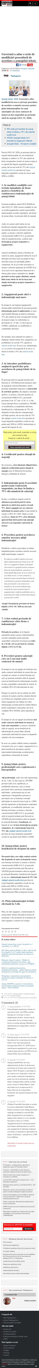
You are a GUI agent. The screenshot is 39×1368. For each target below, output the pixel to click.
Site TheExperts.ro (9, 1318)
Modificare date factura (10, 1267)
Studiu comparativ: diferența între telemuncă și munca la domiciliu (18, 1202)
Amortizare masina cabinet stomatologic (16, 1273)
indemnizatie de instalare (11, 1270)
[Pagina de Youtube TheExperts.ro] (31, 65)
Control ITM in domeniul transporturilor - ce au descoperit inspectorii (18, 1181)
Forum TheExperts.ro (10, 1320)
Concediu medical (9, 1251)
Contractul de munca (29, 993)
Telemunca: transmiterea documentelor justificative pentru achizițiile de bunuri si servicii (17, 978)
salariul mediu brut (9, 345)
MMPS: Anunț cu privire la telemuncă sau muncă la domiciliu (19, 1207)
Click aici (4, 1364)
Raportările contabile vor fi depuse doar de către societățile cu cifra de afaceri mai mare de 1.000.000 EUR (18, 1213)
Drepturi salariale (15, 995)
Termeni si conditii (9, 1331)
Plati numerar (7, 1242)
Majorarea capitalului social (12, 1264)
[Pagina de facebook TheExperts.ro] (17, 65)
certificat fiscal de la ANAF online (14, 1261)
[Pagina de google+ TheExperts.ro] (28, 65)
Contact (6, 1355)
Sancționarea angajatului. (11, 1245)
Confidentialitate (9, 1334)
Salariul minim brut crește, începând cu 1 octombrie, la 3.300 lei (17, 945)
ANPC (5, 1339)
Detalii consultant (30, 1300)
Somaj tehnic (33, 997)
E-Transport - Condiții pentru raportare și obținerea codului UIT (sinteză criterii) (16, 1166)
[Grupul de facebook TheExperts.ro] (23, 65)
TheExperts (16, 76)
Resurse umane (18, 993)
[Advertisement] (19, 28)
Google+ (6, 1350)
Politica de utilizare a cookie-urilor (15, 1336)
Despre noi (7, 1329)
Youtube (6, 1353)
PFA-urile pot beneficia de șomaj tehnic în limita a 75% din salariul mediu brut (21, 131)
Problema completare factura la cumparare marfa (19, 1248)
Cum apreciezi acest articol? (10, 928)
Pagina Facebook (9, 1345)
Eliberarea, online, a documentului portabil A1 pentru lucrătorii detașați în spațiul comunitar (18, 1191)
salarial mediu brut (18, 418)
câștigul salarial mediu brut (20, 830)
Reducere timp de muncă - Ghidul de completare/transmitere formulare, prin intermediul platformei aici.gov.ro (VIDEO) (18, 962)
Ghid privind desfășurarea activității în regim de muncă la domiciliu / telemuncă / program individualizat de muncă (18, 1196)
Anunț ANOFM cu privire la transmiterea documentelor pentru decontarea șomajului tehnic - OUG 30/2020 (18, 985)
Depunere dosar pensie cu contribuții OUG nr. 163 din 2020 (19, 1186)
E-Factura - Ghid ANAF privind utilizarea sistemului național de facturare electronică (17, 1171)
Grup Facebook (8, 1348)
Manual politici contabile (12, 1323)
